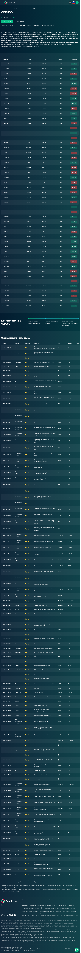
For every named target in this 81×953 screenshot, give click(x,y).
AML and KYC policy (70, 900)
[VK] (15, 915)
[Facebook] (5, 915)
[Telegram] (7, 915)
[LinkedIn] (10, 915)
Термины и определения (28, 900)
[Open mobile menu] (2, 3)
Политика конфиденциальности (56, 900)
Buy (7, 21)
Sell (20, 21)
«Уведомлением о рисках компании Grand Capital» (26, 935)
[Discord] (12, 915)
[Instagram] (2, 915)
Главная (3, 8)
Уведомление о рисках (41, 900)
